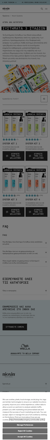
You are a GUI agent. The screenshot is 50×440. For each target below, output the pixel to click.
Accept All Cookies (25, 437)
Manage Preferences (25, 425)
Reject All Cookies (25, 431)
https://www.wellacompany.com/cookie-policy (27, 420)
